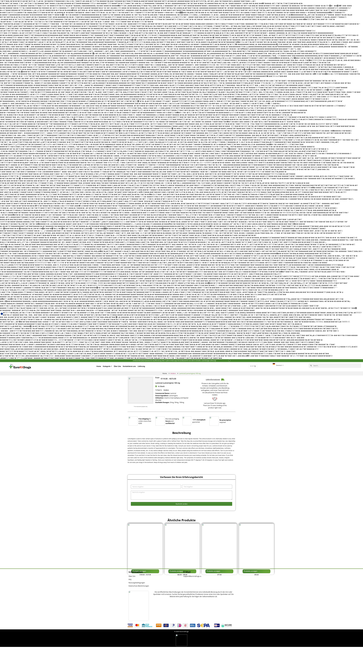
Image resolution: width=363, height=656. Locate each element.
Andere (173, 373)
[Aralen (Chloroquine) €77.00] (219, 546)
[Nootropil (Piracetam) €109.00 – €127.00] (145, 546)
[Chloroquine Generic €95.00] (256, 546)
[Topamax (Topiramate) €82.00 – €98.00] (182, 546)
